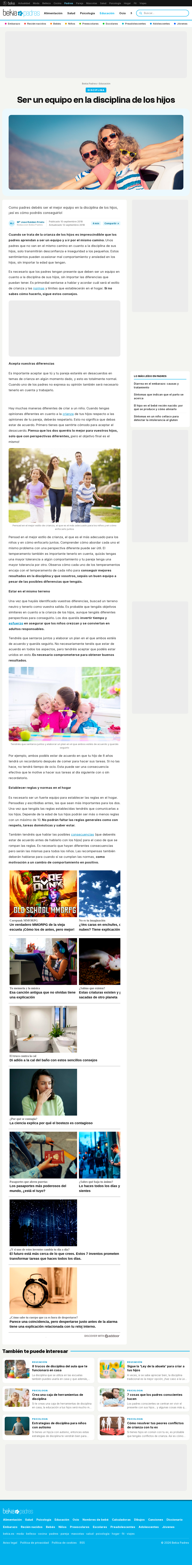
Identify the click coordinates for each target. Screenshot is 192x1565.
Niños (62, 1527)
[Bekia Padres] (21, 13)
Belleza (46, 3)
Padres (68, 3)
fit (123, 1533)
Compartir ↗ (111, 223)
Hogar (127, 3)
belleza (31, 1533)
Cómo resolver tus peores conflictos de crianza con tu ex (155, 1425)
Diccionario (174, 1519)
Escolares (100, 1527)
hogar (115, 1533)
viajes (131, 1533)
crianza (68, 414)
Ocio (122, 13)
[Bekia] (9, 3)
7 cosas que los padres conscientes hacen (154, 1396)
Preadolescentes (122, 1527)
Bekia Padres (89, 83)
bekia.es (8, 1533)
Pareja (79, 3)
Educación (107, 13)
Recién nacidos (32, 1527)
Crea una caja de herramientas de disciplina (57, 1396)
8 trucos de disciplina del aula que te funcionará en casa (59, 1368)
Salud (103, 3)
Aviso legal (10, 1542)
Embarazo (10, 1527)
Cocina (57, 3)
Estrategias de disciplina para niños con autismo (59, 1425)
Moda (36, 3)
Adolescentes (149, 1527)
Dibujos (139, 1519)
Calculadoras (121, 1519)
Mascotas (91, 3)
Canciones (155, 1519)
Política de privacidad (34, 1542)
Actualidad (24, 3)
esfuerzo (16, 623)
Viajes (143, 3)
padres (53, 1533)
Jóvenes (168, 1527)
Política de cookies (64, 1542)
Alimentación (53, 13)
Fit (135, 3)
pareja (65, 1533)
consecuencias (82, 834)
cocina (42, 1533)
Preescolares (79, 1527)
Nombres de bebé (95, 1519)
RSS (82, 1542)
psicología (103, 1533)
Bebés (50, 1527)
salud (90, 1533)
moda (20, 1533)
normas (38, 288)
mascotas (77, 1533)
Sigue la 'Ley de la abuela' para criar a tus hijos (155, 1368)
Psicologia (87, 13)
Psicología (115, 3)
